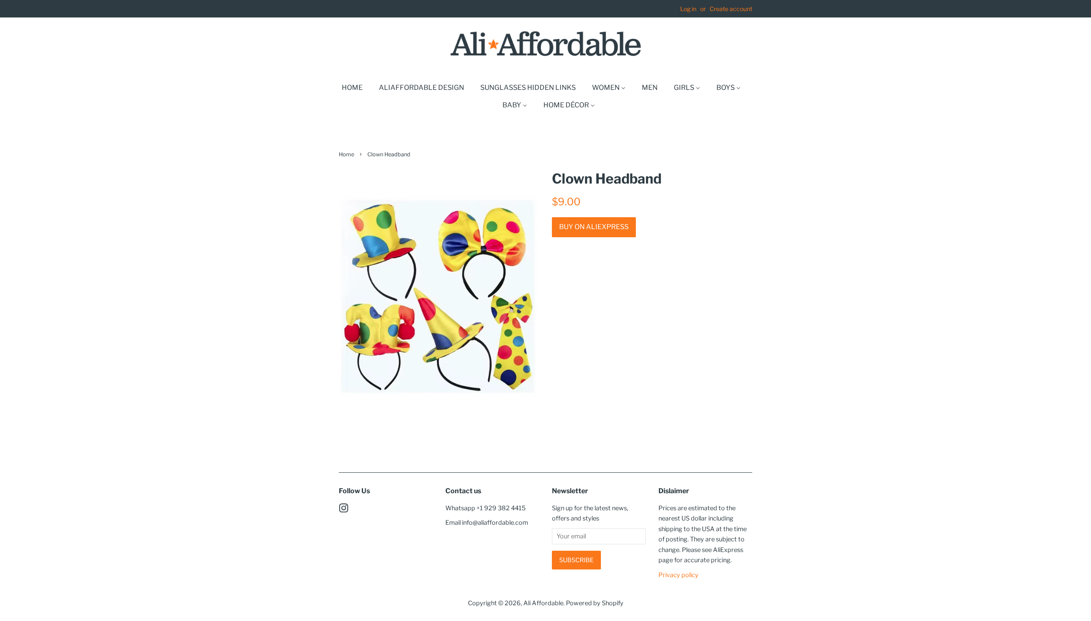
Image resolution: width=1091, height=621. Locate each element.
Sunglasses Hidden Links (528, 87)
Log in (688, 8)
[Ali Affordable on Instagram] (343, 510)
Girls (685, 87)
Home (352, 87)
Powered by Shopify (594, 603)
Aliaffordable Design (421, 87)
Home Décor (566, 105)
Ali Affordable (543, 603)
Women (606, 87)
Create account (731, 8)
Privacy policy (678, 575)
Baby (512, 105)
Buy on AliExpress (594, 227)
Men (650, 87)
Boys (726, 87)
